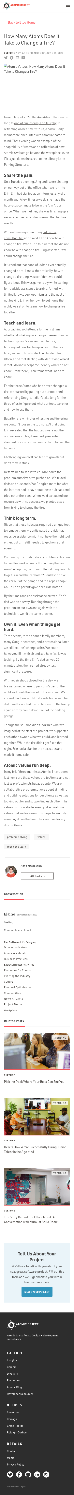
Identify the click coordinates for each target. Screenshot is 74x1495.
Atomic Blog (14, 1387)
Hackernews (23, 58)
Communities (12, 993)
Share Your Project (37, 1291)
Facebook (11, 58)
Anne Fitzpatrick (31, 865)
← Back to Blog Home (20, 22)
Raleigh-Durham (17, 1432)
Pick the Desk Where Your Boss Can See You (34, 1082)
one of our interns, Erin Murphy (35, 123)
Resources (13, 1380)
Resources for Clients (17, 970)
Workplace (10, 1010)
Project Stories (13, 1004)
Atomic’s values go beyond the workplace (32, 153)
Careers (12, 1366)
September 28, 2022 (27, 914)
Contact (12, 1451)
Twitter (6, 58)
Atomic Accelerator (15, 953)
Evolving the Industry (17, 975)
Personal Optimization (18, 987)
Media (10, 1457)
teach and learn (16, 846)
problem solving (17, 836)
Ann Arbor (13, 1412)
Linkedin (17, 58)
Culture (9, 52)
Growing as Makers (15, 947)
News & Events (13, 998)
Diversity (12, 1373)
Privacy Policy (15, 1464)
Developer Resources (20, 1393)
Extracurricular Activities (19, 964)
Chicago (12, 1419)
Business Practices (16, 958)
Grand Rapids (15, 1425)
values (41, 836)
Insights (12, 1360)
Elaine (9, 914)
